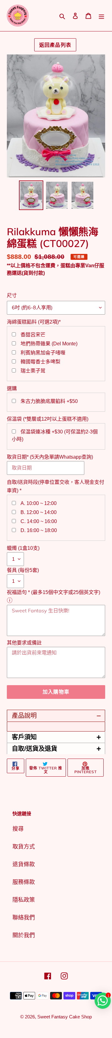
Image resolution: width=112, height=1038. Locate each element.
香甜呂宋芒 (33, 334)
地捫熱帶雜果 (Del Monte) (49, 343)
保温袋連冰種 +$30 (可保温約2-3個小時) (55, 435)
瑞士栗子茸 (33, 370)
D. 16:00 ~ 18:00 (39, 530)
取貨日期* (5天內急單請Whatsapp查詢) (50, 457)
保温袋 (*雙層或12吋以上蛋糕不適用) (47, 419)
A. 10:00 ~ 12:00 (39, 503)
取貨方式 (23, 847)
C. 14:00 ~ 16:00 (39, 521)
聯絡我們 (23, 917)
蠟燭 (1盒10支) (23, 548)
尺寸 (12, 295)
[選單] (101, 15)
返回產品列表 (55, 45)
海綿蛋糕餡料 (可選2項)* (34, 322)
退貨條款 (23, 864)
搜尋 (18, 829)
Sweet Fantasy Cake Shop (64, 1016)
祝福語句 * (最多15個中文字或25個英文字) (53, 592)
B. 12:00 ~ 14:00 (39, 512)
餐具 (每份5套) (23, 570)
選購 (12, 388)
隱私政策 (23, 900)
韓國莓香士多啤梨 (40, 361)
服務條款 (23, 882)
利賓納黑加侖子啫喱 (43, 352)
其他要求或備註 (24, 642)
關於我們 (23, 935)
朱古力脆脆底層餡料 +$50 (49, 401)
